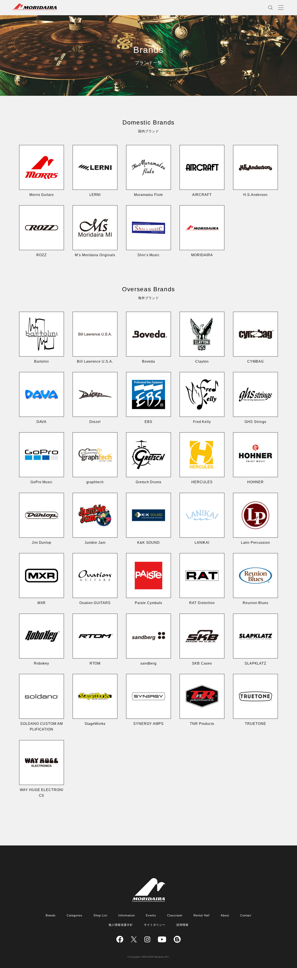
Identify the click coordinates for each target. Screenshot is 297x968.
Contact (246, 915)
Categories (74, 915)
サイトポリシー (154, 924)
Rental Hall (202, 915)
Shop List (100, 915)
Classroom (175, 915)
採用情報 (182, 924)
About (225, 915)
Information (126, 915)
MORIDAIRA (34, 6)
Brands (51, 915)
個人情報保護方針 (120, 924)
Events (151, 915)
